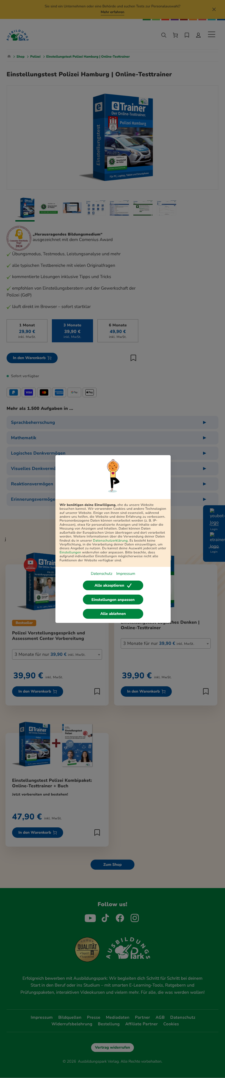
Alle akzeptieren (109, 585)
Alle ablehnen (113, 613)
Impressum (125, 573)
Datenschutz (101, 573)
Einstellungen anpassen (112, 599)
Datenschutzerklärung (110, 541)
